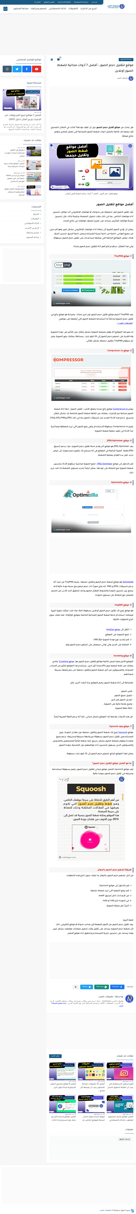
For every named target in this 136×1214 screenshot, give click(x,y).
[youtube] (36, 69)
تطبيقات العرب (125, 323)
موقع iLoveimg (66, 661)
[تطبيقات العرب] (116, 6)
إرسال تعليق (124, 1139)
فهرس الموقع (49, 2)
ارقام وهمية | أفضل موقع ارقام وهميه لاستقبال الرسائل (15, 192)
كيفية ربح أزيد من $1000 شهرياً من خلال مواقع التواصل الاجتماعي (15, 179)
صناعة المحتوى (20, 9)
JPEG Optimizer (104, 464)
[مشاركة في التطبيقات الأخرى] (75, 987)
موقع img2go (113, 630)
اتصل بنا (37, 2)
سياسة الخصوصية (81, 2)
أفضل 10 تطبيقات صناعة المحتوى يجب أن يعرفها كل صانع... (92, 1087)
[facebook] (26, 69)
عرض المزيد (55, 1056)
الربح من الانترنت (88, 9)
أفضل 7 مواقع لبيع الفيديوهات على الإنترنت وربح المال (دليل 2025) (22, 117)
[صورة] (34, 151)
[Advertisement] (68, 34)
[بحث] (5, 9)
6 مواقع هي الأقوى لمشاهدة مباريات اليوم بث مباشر (14, 153)
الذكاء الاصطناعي (57, 9)
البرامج (36, 214)
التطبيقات (73, 9)
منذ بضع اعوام (126, 1081)
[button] (117, 987)
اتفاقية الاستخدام (64, 2)
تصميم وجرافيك (38, 9)
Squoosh (122, 732)
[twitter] (17, 69)
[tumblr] (7, 69)
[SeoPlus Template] (132, 1210)
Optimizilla (128, 582)
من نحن (94, 2)
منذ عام (100, 1081)
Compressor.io (120, 409)
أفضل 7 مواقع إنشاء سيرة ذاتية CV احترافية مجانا (14, 165)
